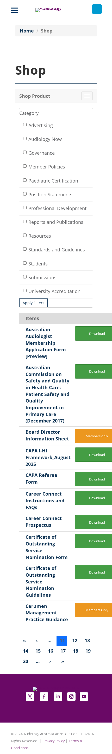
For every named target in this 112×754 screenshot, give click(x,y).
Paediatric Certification (53, 181)
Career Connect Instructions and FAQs (45, 500)
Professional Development (57, 208)
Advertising (40, 125)
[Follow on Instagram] (71, 696)
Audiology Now (45, 139)
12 (74, 640)
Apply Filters (33, 302)
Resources (39, 236)
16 (50, 651)
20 (25, 661)
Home (27, 31)
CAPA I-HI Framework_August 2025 (48, 457)
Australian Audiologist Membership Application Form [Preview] (46, 342)
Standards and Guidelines (56, 249)
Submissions (42, 277)
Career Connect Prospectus (44, 521)
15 (38, 651)
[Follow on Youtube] (84, 696)
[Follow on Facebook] (44, 696)
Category (29, 113)
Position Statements (50, 194)
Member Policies (46, 167)
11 (62, 640)
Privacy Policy (54, 740)
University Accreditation (54, 291)
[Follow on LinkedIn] (58, 696)
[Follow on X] (30, 696)
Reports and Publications (55, 222)
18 (75, 651)
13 (87, 640)
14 (25, 651)
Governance (41, 153)
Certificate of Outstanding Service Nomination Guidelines (41, 581)
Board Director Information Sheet (47, 435)
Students (38, 264)
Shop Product (34, 96)
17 (63, 651)
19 (88, 651)
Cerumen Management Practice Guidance (47, 612)
